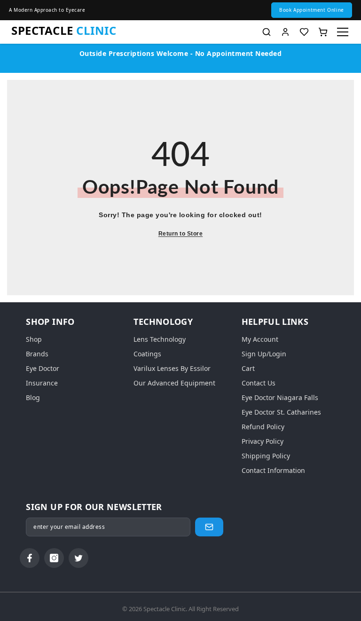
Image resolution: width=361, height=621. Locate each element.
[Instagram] (54, 558)
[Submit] (209, 527)
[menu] (342, 32)
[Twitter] (78, 558)
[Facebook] (29, 558)
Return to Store (180, 233)
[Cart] (323, 32)
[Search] (266, 32)
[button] (311, 10)
